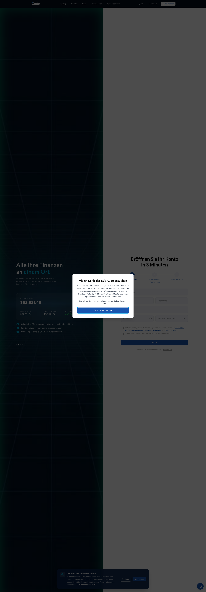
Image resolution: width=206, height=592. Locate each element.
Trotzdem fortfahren (103, 310)
